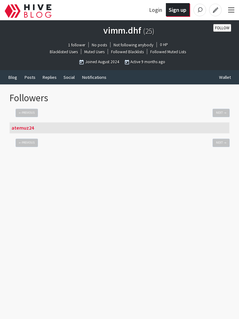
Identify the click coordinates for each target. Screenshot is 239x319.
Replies (49, 77)
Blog (12, 77)
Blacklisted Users (64, 52)
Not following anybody (133, 45)
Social (69, 77)
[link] (27, 113)
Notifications (94, 77)
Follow (222, 28)
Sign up (177, 9)
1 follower (76, 45)
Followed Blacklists (127, 52)
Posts (29, 77)
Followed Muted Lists (168, 52)
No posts (99, 45)
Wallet (225, 77)
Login (155, 9)
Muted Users (94, 52)
